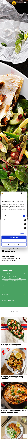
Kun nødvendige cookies (14, 244)
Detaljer (22, 233)
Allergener (5, 294)
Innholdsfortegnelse (8, 300)
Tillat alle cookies (14, 237)
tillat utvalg (14, 241)
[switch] (25, 220)
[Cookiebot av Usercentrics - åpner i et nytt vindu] (21, 193)
